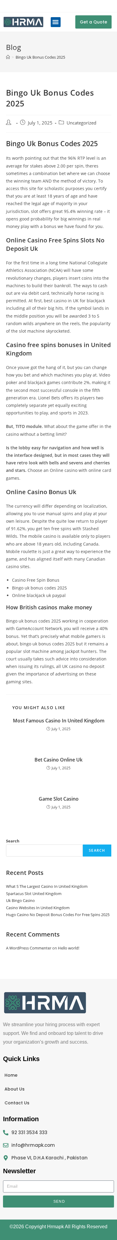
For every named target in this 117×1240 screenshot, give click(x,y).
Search (13, 841)
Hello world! (68, 948)
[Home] (8, 57)
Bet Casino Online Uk (58, 759)
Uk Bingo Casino (20, 900)
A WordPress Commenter (28, 948)
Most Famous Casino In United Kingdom (58, 720)
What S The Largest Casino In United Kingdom (47, 886)
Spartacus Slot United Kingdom (34, 893)
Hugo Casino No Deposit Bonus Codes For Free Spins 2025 (58, 914)
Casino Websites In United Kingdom (38, 907)
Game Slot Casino (59, 798)
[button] (56, 22)
